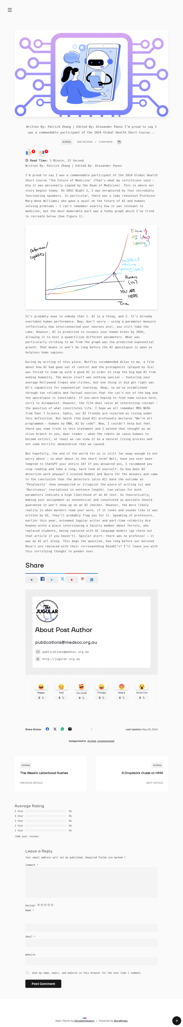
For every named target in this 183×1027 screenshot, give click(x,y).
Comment (31, 865)
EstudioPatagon (84, 1020)
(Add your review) (27, 836)
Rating (30, 905)
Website (30, 954)
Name (29, 910)
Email (30, 936)
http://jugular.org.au (61, 659)
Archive (67, 141)
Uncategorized (105, 741)
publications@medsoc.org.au (66, 642)
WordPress (121, 1020)
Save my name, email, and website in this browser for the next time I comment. (87, 972)
